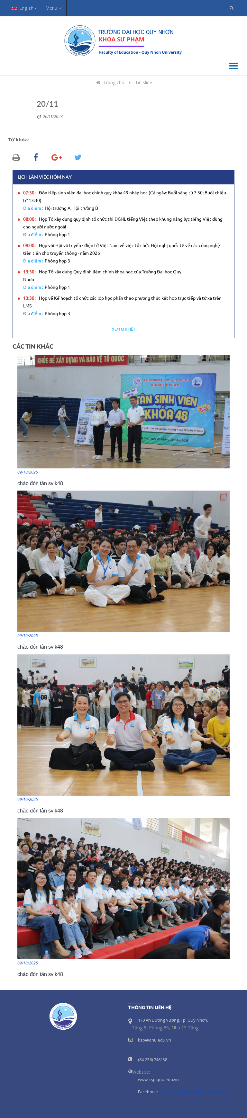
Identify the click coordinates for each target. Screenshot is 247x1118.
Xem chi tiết (123, 329)
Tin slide (143, 82)
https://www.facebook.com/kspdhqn (194, 1092)
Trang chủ (113, 82)
